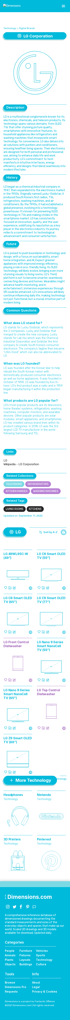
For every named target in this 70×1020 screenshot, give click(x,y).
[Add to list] (10, 588)
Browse (10, 982)
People (9, 950)
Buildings (25, 964)
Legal (36, 987)
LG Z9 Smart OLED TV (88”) (18, 740)
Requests (11, 991)
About (36, 982)
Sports (40, 955)
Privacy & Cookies (44, 991)
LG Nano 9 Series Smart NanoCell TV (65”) (17, 694)
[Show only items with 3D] (63, 532)
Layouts (24, 959)
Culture (41, 964)
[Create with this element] (14, 588)
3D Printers (12, 839)
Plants (9, 959)
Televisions (14, 484)
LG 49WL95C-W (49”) (16, 556)
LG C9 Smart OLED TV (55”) (51, 556)
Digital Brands (27, 28)
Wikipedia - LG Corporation (21, 464)
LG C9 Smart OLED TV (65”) (18, 600)
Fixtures (25, 955)
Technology (10, 28)
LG (5, 460)
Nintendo (44, 795)
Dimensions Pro (15, 987)
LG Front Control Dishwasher (16, 644)
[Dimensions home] (12, 6)
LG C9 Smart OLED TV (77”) (51, 600)
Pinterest (44, 839)
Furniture (25, 950)
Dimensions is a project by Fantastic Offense (30, 1001)
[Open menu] (63, 6)
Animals (10, 955)
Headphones (13, 795)
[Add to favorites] (6, 588)
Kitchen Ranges (17, 491)
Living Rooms (14, 509)
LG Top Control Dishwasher (48, 692)
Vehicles (42, 950)
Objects (10, 964)
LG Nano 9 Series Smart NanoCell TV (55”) (50, 646)
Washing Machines (45, 491)
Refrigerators (38, 484)
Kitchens (35, 509)
